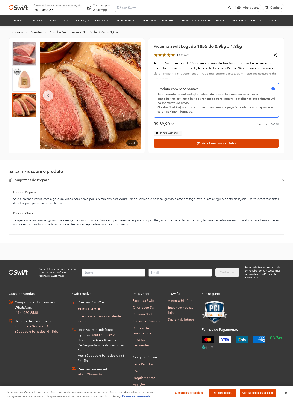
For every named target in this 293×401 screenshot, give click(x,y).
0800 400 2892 (103, 335)
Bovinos (39, 20)
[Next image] (132, 95)
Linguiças (83, 20)
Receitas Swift (143, 300)
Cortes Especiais (125, 20)
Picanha (36, 32)
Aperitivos (149, 20)
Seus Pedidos (143, 364)
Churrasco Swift (145, 307)
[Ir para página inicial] (18, 7)
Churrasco (20, 20)
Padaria (221, 20)
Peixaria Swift (143, 314)
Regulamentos (144, 377)
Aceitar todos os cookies (257, 393)
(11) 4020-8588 (26, 312)
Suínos (66, 20)
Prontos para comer (196, 20)
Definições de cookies (189, 393)
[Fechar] (286, 393)
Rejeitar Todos (222, 393)
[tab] (24, 54)
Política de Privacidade (136, 396)
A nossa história (180, 300)
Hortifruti (169, 20)
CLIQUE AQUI (89, 309)
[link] (43, 10)
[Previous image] (48, 95)
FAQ (136, 371)
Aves (53, 20)
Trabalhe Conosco (147, 321)
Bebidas (256, 20)
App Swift (140, 384)
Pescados (102, 20)
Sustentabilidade (181, 319)
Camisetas (274, 20)
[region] (146, 393)
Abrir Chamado (90, 374)
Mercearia (238, 20)
